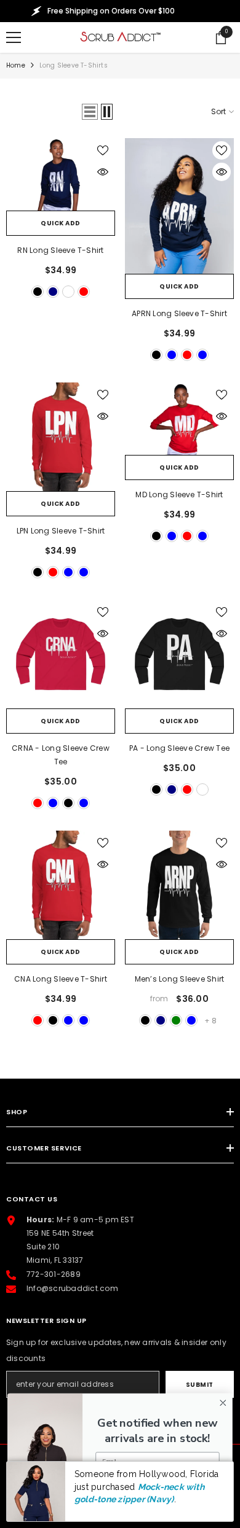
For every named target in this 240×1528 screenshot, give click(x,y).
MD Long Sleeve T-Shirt (179, 494)
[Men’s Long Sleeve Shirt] (179, 885)
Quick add (61, 223)
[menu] (13, 37)
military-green (176, 1020)
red (84, 291)
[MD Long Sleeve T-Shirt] (179, 418)
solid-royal (202, 789)
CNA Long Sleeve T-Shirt (60, 979)
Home (15, 65)
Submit (200, 1384)
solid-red (187, 789)
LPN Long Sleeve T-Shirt (61, 530)
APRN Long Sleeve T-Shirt (179, 313)
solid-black (156, 789)
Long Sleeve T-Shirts (73, 65)
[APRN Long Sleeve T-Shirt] (179, 206)
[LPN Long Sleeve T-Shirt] (60, 436)
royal (68, 291)
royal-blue (172, 355)
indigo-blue (191, 1020)
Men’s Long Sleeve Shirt (180, 979)
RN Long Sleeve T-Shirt (60, 250)
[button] (90, 112)
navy (53, 291)
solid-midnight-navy (172, 789)
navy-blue (202, 355)
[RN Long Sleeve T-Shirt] (60, 174)
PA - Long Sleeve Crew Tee (179, 748)
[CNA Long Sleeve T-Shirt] (60, 885)
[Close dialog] (223, 1403)
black (37, 291)
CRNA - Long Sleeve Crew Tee (61, 755)
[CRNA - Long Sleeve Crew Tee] (60, 654)
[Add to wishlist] (103, 150)
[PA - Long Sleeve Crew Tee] (179, 654)
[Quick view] (103, 172)
